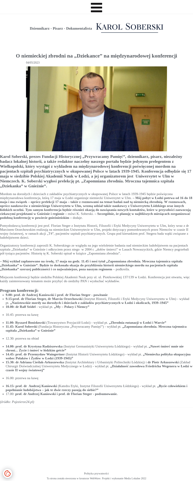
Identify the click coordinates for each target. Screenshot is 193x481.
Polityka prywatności (96, 473)
